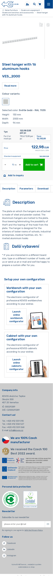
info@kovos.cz (16, 430)
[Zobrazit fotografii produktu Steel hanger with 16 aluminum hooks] (19, 57)
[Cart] (39, 4)
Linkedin (11, 549)
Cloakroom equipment (30, 10)
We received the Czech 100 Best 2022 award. (29, 451)
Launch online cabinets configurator (16, 364)
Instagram (11, 555)
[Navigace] (48, 4)
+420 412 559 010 (15, 421)
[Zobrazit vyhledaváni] (34, 4)
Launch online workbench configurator (16, 316)
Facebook (11, 543)
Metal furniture (11, 10)
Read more (10, 85)
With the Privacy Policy (34, 530)
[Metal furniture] (9, 4)
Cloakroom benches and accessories (18, 13)
